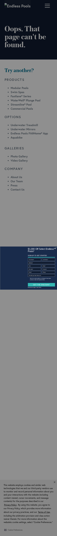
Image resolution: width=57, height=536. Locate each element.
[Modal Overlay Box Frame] (28, 267)
